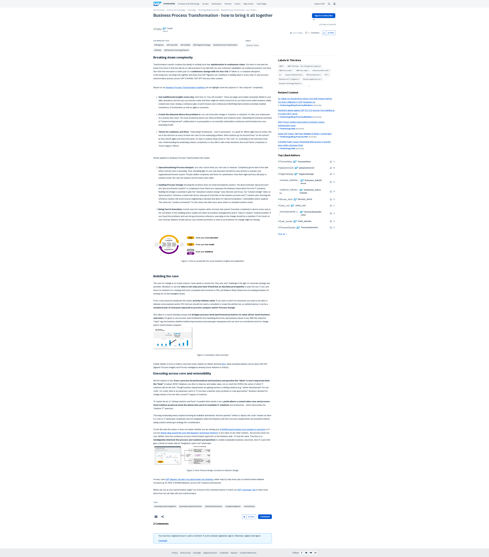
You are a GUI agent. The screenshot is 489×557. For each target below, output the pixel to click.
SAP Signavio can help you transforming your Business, (190, 479)
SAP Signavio (159, 45)
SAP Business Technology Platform (176, 50)
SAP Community (159, 10)
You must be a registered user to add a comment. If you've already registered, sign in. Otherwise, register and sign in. (210, 536)
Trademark (223, 553)
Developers (217, 4)
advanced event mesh (320, 70)
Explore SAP (320, 4)
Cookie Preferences (248, 553)
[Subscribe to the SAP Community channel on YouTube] (311, 553)
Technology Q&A (287, 129)
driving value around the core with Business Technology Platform (189, 433)
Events (237, 4)
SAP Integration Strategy (201, 45)
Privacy (175, 553)
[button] (324, 33)
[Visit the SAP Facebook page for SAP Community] (302, 553)
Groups (205, 4)
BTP (326, 75)
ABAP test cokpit (302, 70)
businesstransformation (213, 506)
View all (281, 234)
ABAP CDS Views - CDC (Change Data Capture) (304, 66)
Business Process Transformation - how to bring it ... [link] (239, 10)
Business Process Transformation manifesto (185, 87)
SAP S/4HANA (185, 45)
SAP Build (157, 50)
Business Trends (252, 45)
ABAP (281, 66)
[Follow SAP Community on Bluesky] (306, 553)
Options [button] (313, 20)
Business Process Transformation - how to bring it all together (213, 15)
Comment (163, 541)
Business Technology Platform (289, 83)
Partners (228, 4)
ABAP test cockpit (285, 70)
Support (234, 553)
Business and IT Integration (288, 79)
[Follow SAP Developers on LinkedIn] (315, 553)
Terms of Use (185, 553)
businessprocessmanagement (165, 506)
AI (279, 75)
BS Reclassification (313, 75)
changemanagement (233, 506)
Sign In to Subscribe (324, 16)
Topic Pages (262, 4)
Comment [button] (265, 517)
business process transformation (225, 45)
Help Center (248, 4)
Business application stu (311, 79)
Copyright (197, 553)
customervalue (249, 506)
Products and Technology (188, 4)
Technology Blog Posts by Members (296, 105)
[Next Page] (308, 86)
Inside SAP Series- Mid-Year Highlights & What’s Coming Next (305, 134)
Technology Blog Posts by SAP (208, 10)
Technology (191, 10)
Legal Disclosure (210, 553)
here (224, 364)
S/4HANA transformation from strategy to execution (243, 429)
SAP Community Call (246, 490)
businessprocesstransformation (190, 506)
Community (169, 4)
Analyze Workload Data (293, 75)
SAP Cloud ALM (172, 45)
